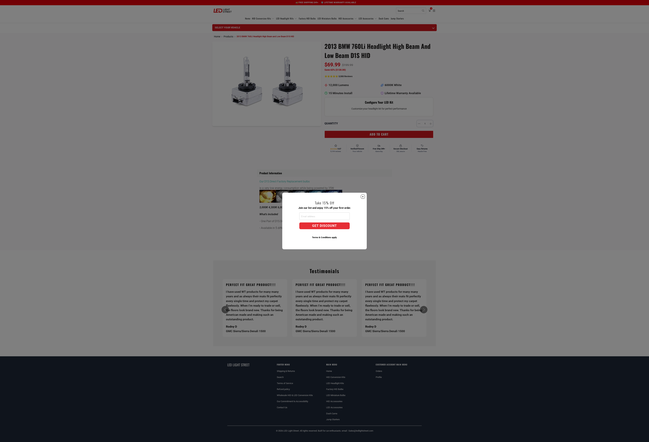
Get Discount (324, 226)
